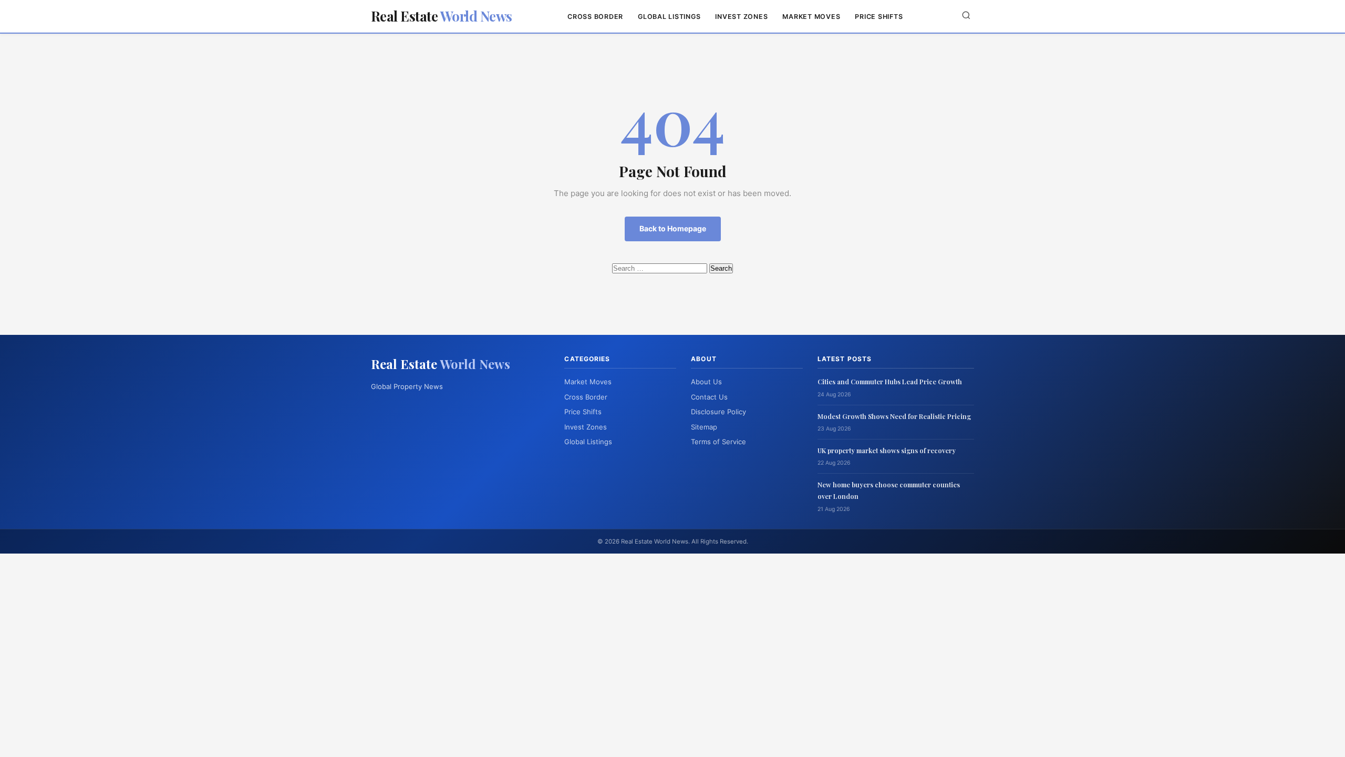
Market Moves (811, 17)
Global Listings (669, 17)
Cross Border (595, 17)
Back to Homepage (672, 228)
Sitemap (704, 427)
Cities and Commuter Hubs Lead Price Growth (890, 381)
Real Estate (441, 16)
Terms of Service (718, 441)
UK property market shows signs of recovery (887, 450)
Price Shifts (879, 17)
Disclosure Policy (718, 411)
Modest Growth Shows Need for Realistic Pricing (894, 416)
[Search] (966, 16)
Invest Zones (741, 17)
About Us (706, 381)
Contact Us (709, 397)
